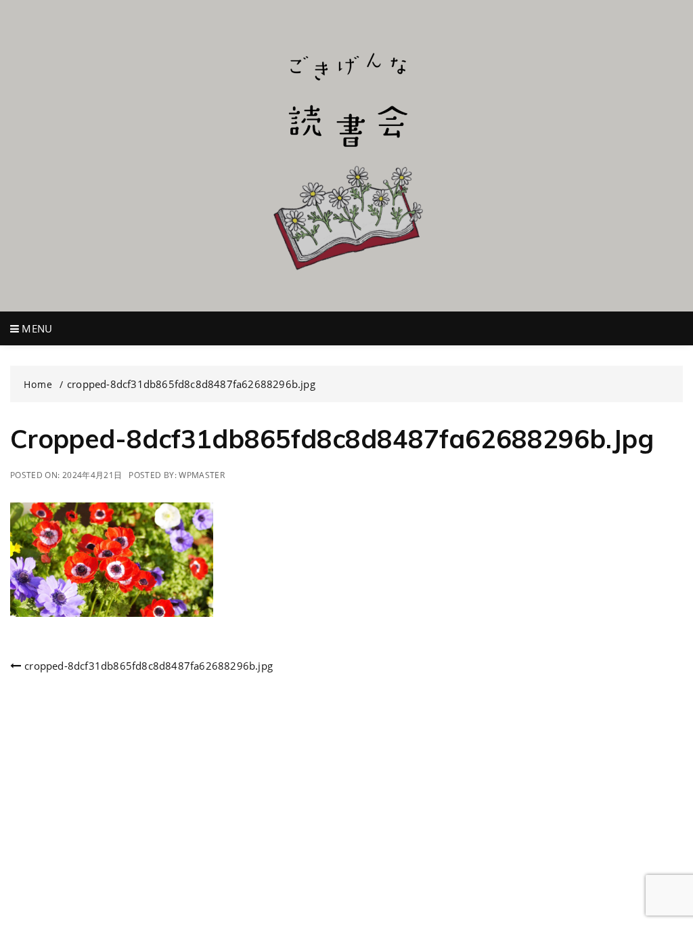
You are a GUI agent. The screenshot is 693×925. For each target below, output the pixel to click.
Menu (35, 328)
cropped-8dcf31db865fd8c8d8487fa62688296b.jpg (148, 665)
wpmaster (202, 475)
